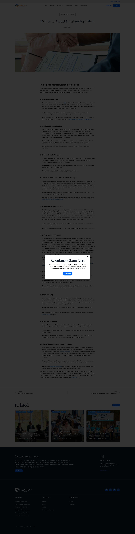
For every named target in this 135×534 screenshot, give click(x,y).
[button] (88, 256)
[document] (67, 267)
